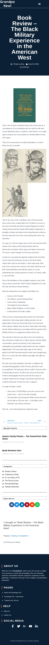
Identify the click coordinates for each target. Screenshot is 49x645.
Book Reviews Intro (11, 450)
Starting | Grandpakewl (19, 536)
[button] (39, 4)
